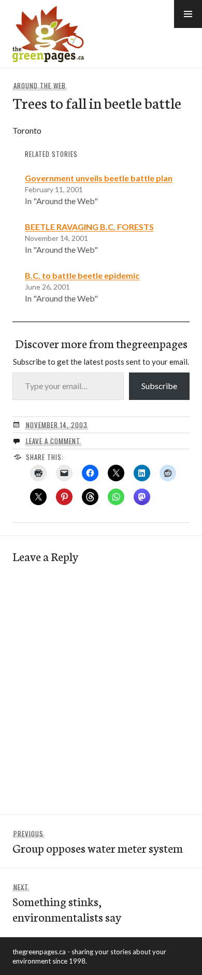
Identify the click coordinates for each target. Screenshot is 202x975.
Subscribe (159, 386)
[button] (188, 14)
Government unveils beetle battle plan (98, 178)
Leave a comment (53, 441)
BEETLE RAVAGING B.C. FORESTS (89, 227)
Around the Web (39, 85)
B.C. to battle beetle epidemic (82, 275)
